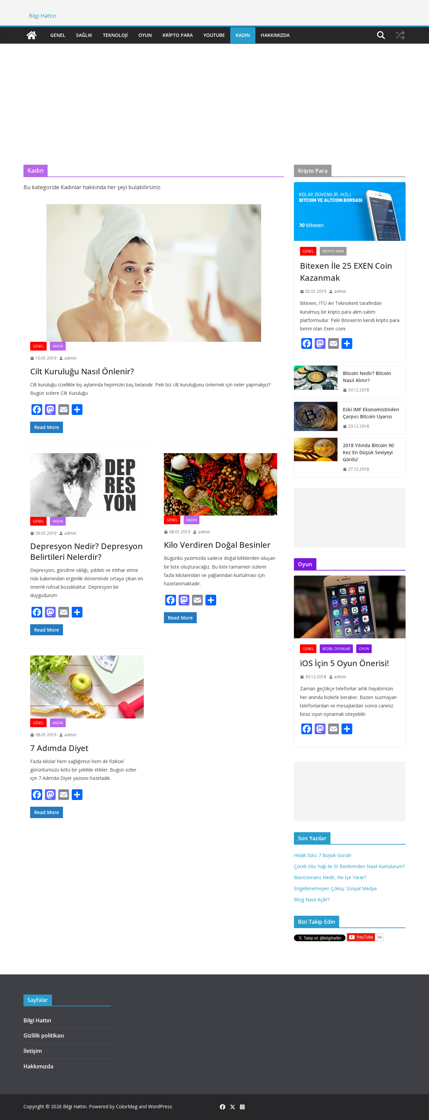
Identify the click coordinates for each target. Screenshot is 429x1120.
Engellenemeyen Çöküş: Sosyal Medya (335, 888)
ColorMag (126, 1106)
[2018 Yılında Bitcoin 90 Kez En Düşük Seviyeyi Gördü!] (316, 457)
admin (70, 358)
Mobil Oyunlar (336, 648)
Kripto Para (178, 35)
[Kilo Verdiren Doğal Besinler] (221, 484)
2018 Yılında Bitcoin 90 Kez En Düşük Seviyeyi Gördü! (368, 452)
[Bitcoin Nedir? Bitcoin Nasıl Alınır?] (316, 382)
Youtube (214, 35)
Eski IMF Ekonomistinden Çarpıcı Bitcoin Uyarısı (371, 413)
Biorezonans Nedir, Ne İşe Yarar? (330, 877)
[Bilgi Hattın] (31, 35)
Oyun (145, 35)
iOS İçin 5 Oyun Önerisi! (344, 663)
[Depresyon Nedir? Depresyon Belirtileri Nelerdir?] (87, 485)
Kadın (243, 35)
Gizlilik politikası (43, 1035)
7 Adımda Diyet (59, 747)
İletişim (32, 1051)
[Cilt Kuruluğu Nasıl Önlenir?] (153, 273)
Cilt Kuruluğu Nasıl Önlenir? (82, 371)
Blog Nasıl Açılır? (311, 899)
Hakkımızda (275, 35)
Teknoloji (115, 35)
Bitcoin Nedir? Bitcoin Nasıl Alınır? (367, 376)
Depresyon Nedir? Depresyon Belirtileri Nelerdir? (86, 551)
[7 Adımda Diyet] (87, 686)
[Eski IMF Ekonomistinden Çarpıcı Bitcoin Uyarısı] (316, 418)
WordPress (160, 1106)
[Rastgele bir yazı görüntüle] (400, 35)
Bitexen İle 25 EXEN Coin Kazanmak (346, 271)
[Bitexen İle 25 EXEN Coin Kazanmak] (350, 211)
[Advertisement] (214, 94)
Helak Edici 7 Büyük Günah (322, 855)
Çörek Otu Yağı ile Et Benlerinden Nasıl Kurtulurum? (349, 866)
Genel (57, 35)
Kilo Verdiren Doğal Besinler (217, 544)
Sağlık (84, 35)
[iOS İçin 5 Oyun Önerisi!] (350, 607)
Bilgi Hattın (42, 15)
